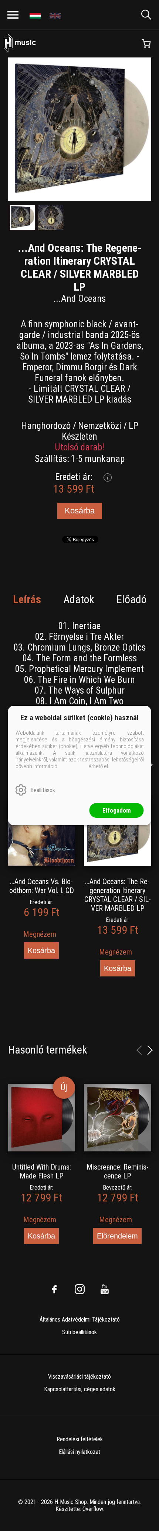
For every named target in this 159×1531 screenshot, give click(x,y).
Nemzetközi (99, 425)
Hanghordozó (46, 425)
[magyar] (36, 15)
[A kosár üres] (146, 43)
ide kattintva (72, 766)
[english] (56, 15)
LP (133, 425)
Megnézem (39, 934)
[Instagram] (79, 1289)
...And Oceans (79, 298)
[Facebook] (54, 1289)
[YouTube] (105, 1289)
